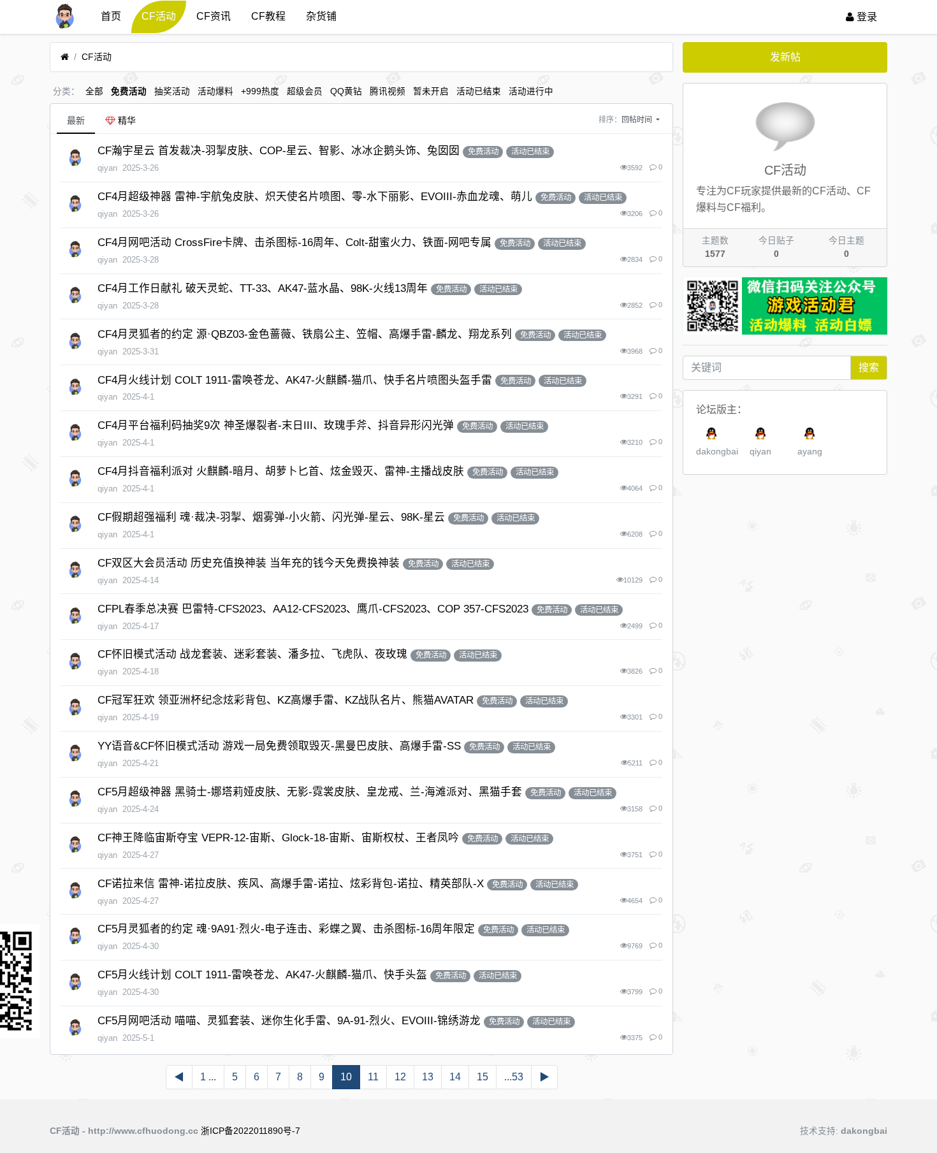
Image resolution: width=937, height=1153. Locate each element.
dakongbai (717, 451)
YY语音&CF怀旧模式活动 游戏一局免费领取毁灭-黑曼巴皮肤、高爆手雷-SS (279, 746)
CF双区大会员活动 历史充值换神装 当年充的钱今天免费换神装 (249, 563)
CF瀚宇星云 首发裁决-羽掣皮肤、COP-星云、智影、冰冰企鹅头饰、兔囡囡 (279, 151)
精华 (125, 120)
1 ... (208, 1076)
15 (482, 1076)
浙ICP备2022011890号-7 (250, 1131)
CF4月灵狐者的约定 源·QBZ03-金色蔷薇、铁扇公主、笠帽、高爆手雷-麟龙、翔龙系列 (305, 334)
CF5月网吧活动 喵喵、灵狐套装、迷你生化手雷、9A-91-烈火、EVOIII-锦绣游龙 (289, 1021)
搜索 (869, 367)
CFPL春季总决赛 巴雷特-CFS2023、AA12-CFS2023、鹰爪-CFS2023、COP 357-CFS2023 (313, 609)
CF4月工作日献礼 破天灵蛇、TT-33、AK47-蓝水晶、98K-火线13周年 (263, 288)
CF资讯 (213, 16)
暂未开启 (431, 91)
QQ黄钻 (346, 91)
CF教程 (268, 16)
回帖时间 (637, 119)
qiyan (760, 451)
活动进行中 (531, 91)
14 (455, 1076)
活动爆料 (215, 91)
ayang (809, 451)
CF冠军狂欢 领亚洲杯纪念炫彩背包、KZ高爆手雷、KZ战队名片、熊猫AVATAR (286, 700)
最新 (76, 120)
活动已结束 (478, 91)
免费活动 (129, 91)
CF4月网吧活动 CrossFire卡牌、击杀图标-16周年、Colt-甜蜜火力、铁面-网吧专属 (294, 242)
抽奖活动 (172, 91)
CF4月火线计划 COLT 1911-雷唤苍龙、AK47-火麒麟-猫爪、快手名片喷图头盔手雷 (295, 380)
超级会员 (305, 91)
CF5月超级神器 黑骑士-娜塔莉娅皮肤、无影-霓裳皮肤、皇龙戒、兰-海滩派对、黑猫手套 (310, 792)
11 (373, 1076)
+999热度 (260, 91)
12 (400, 1076)
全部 (94, 91)
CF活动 (159, 16)
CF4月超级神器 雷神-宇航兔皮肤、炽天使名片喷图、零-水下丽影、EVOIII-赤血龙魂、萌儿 (315, 197)
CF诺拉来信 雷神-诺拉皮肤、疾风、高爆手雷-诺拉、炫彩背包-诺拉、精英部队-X (291, 884)
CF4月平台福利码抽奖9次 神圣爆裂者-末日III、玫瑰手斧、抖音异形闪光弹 (276, 425)
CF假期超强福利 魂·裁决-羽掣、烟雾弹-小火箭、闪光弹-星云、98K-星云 (271, 517)
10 (346, 1076)
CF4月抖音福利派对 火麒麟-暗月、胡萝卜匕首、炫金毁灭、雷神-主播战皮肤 (281, 471)
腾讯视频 (387, 91)
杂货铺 (321, 16)
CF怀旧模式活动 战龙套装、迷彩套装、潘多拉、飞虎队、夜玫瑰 (252, 654)
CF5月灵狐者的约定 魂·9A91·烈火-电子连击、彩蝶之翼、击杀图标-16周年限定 (286, 929)
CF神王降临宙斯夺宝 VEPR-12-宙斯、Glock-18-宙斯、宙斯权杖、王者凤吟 (278, 838)
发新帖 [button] (785, 57)
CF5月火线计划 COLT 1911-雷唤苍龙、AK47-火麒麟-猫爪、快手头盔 (262, 975)
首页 (111, 16)
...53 (513, 1076)
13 (427, 1076)
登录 (865, 16)
